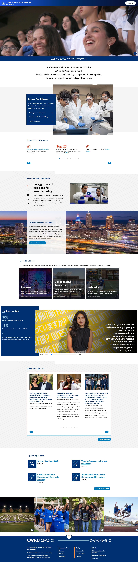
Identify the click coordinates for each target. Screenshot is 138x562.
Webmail (95, 558)
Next (80, 354)
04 (28, 199)
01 (28, 186)
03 (28, 195)
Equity (78, 548)
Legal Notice (31, 555)
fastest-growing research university (38, 149)
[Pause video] (135, 53)
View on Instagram (17, 518)
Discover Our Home (37, 243)
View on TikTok (121, 518)
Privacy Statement (42, 555)
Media (94, 548)
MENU (129, 3)
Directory (62, 556)
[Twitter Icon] (110, 540)
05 (28, 204)
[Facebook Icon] (90, 540)
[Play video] (89, 193)
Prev (47, 354)
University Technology (99, 555)
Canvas (61, 551)
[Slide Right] (109, 163)
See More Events (101, 488)
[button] (59, 158)
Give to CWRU (80, 554)
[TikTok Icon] (98, 540)
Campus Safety (64, 548)
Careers (61, 554)
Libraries (78, 556)
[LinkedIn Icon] (102, 540)
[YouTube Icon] (106, 540)
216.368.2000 (31, 549)
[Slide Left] (28, 163)
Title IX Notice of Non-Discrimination (38, 558)
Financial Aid (80, 551)
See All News (104, 439)
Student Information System (98, 551)
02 (28, 191)
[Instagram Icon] (94, 540)
